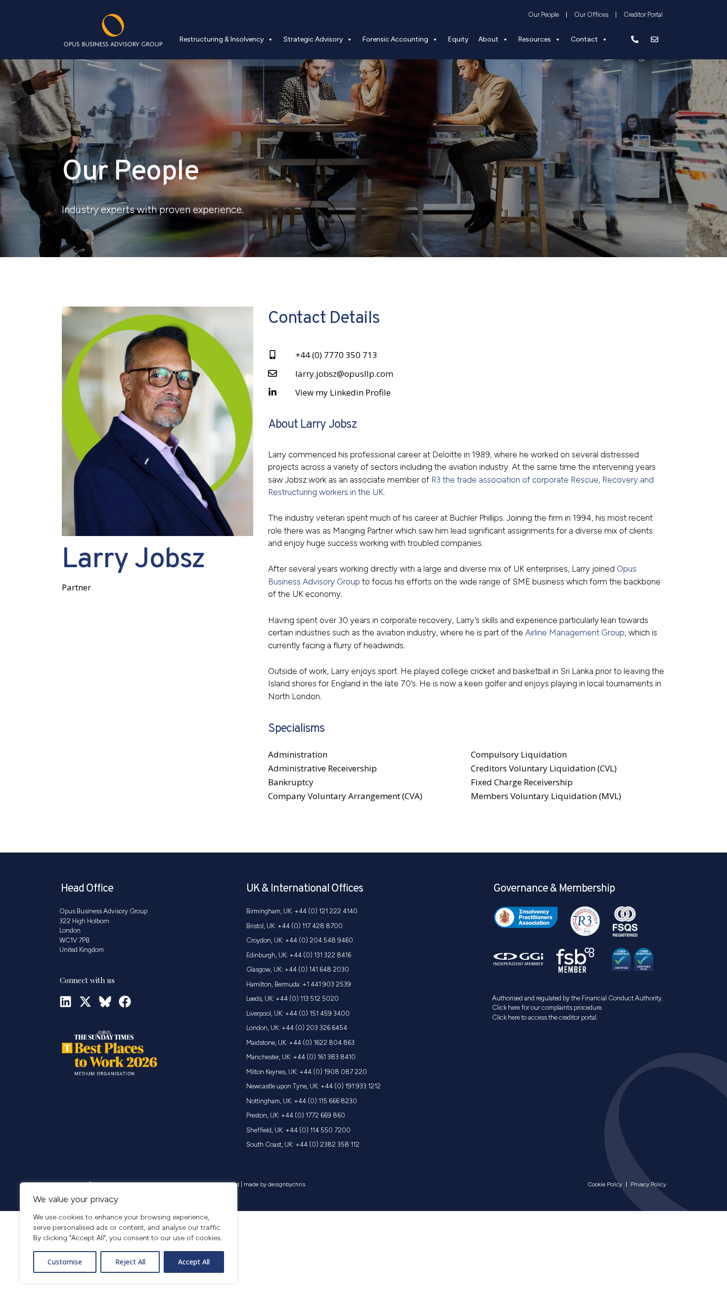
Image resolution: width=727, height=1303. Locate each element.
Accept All (194, 1261)
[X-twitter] (85, 1001)
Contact (584, 39)
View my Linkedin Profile (343, 392)
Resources (534, 39)
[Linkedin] (65, 1001)
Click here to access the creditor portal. (545, 1017)
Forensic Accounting (395, 39)
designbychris (286, 1184)
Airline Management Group (575, 632)
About (488, 39)
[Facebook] (125, 1001)
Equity (458, 39)
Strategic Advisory (313, 39)
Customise (64, 1261)
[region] (128, 1232)
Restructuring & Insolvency (222, 39)
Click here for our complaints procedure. (547, 1007)
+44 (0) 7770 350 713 (336, 354)
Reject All (130, 1261)
